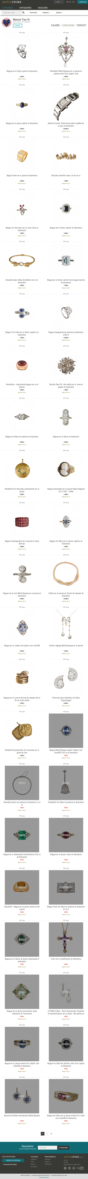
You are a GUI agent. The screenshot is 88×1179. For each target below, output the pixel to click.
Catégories (34, 1159)
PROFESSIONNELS (50, 1157)
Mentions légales (25, 1175)
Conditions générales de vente (59, 1175)
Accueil (66, 1160)
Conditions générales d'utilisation (40, 1175)
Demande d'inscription (10, 1164)
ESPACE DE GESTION (13, 1160)
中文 (73, 2)
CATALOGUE (7, 7)
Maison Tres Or (22, 79)
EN (70, 2)
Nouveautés (33, 12)
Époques (33, 1164)
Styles (32, 1162)
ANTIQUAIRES (25, 7)
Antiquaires (48, 1159)
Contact (66, 1162)
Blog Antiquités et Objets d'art (72, 1164)
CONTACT (81, 25)
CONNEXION (82, 2)
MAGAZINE (43, 7)
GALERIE (55, 25)
